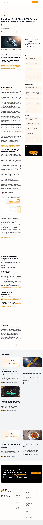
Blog (17, 502)
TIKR (20, 131)
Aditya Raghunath (7, 25)
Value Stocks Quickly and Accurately (28, 493)
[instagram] (7, 496)
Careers (17, 500)
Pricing (17, 497)
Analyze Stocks (29, 517)
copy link (14, 31)
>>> (14, 68)
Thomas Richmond (9, 26)
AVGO (7, 89)
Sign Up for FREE (33, 152)
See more (38, 492)
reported (14, 96)
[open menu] (2, 2)
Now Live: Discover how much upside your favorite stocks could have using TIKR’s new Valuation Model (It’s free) (11, 67)
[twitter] (4, 31)
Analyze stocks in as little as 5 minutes (11, 299)
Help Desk (18, 495)
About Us (17, 492)
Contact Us (18, 505)
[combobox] (40, 2)
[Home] (6, 2)
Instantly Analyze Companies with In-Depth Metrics (29, 503)
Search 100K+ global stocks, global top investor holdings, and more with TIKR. (12, 305)
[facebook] (6, 31)
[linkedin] (8, 31)
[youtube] (9, 496)
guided (10, 102)
